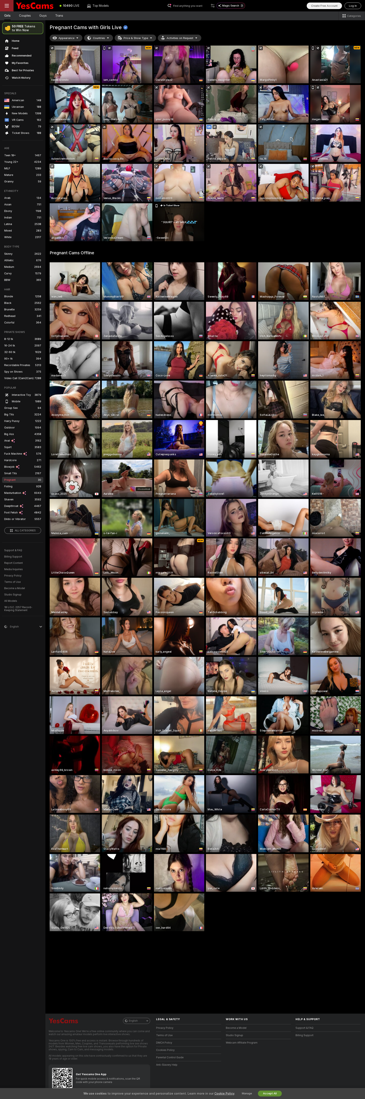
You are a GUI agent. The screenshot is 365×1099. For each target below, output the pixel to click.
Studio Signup (13, 594)
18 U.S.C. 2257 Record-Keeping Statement (18, 609)
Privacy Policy (13, 575)
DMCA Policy (164, 1042)
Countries (99, 38)
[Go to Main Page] (35, 5)
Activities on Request (180, 38)
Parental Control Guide (170, 1057)
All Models (10, 600)
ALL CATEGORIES (25, 530)
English (133, 1020)
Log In (353, 5)
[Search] (213, 6)
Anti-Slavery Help (166, 1064)
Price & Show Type (136, 38)
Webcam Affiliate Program (241, 1042)
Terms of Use (12, 581)
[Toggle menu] (7, 5)
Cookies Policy (165, 1050)
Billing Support (13, 556)
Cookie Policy (224, 1093)
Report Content (13, 563)
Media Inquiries (13, 569)
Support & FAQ (13, 550)
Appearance (66, 38)
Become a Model (14, 588)
